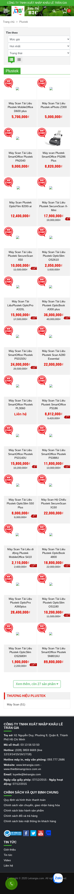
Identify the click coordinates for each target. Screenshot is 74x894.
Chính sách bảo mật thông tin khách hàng (30, 821)
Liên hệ (8, 865)
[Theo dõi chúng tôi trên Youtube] (40, 832)
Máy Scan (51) (16, 704)
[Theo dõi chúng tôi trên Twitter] (33, 832)
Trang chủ (8, 21)
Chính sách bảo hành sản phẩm (24, 810)
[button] (54, 11)
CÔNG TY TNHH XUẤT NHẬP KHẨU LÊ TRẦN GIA (37, 2)
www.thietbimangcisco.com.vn (22, 769)
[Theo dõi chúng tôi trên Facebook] (26, 832)
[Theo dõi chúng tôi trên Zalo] (48, 832)
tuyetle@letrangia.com (27, 774)
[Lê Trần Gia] (17, 11)
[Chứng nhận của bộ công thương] (13, 833)
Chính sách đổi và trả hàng (20, 815)
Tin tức (8, 854)
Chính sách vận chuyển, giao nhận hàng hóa (32, 805)
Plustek (23, 21)
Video (7, 860)
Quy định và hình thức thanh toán (25, 799)
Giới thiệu (10, 849)
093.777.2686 (56, 759)
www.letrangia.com (28, 764)
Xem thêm (36, 684)
